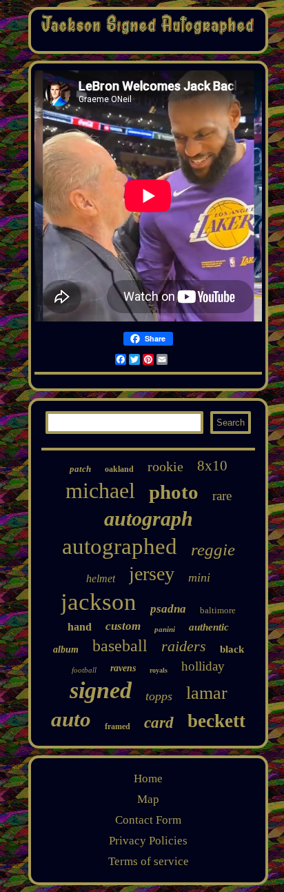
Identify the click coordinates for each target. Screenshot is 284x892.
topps (158, 696)
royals (159, 670)
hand (80, 627)
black (232, 649)
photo (174, 492)
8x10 (212, 465)
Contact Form (148, 819)
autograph (148, 518)
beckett (216, 721)
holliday (203, 666)
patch (80, 469)
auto (71, 719)
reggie (213, 549)
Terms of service (148, 861)
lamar (206, 693)
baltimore (218, 610)
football (84, 670)
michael (100, 490)
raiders (183, 646)
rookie (165, 466)
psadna (168, 608)
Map (148, 799)
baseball (120, 646)
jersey (151, 573)
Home (148, 778)
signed (101, 690)
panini (164, 629)
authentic (209, 627)
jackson (98, 601)
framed (117, 726)
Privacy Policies (148, 840)
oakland (119, 469)
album (66, 649)
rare (222, 495)
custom (123, 626)
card (159, 722)
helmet (100, 578)
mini (199, 577)
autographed (119, 546)
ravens (123, 668)
